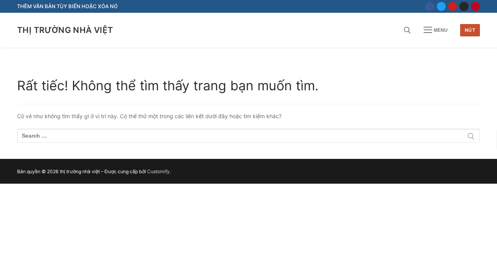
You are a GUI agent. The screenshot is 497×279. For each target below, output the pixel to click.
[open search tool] (407, 30)
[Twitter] (441, 6)
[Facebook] (429, 6)
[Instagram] (463, 6)
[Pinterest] (475, 6)
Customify (158, 171)
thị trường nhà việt (65, 30)
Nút (470, 30)
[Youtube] (452, 6)
